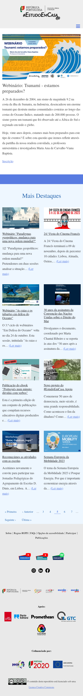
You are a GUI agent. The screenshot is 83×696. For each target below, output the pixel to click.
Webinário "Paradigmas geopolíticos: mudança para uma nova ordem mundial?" (19, 237)
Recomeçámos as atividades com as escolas (19, 459)
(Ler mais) (62, 261)
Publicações (41, 537)
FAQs (33, 533)
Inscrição (7, 161)
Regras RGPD (21, 533)
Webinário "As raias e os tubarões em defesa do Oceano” (17, 314)
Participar (71, 533)
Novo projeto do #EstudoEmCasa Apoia (58, 387)
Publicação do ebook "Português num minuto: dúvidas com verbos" (17, 389)
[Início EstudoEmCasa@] (39, 8)
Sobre (9, 533)
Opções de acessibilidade (51, 533)
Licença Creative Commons (41, 687)
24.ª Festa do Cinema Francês (62, 234)
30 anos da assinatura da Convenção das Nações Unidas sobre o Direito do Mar (59, 315)
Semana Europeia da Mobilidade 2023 (56, 459)
